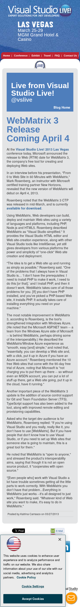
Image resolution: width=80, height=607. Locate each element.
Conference (21, 55)
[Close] (60, 539)
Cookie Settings (33, 586)
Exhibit (36, 55)
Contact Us (70, 55)
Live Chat (71, 598)
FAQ (57, 55)
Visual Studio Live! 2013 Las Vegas (42, 149)
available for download (24, 208)
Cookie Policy (26, 577)
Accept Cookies (33, 599)
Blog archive (16, 75)
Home (6, 55)
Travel (47, 55)
